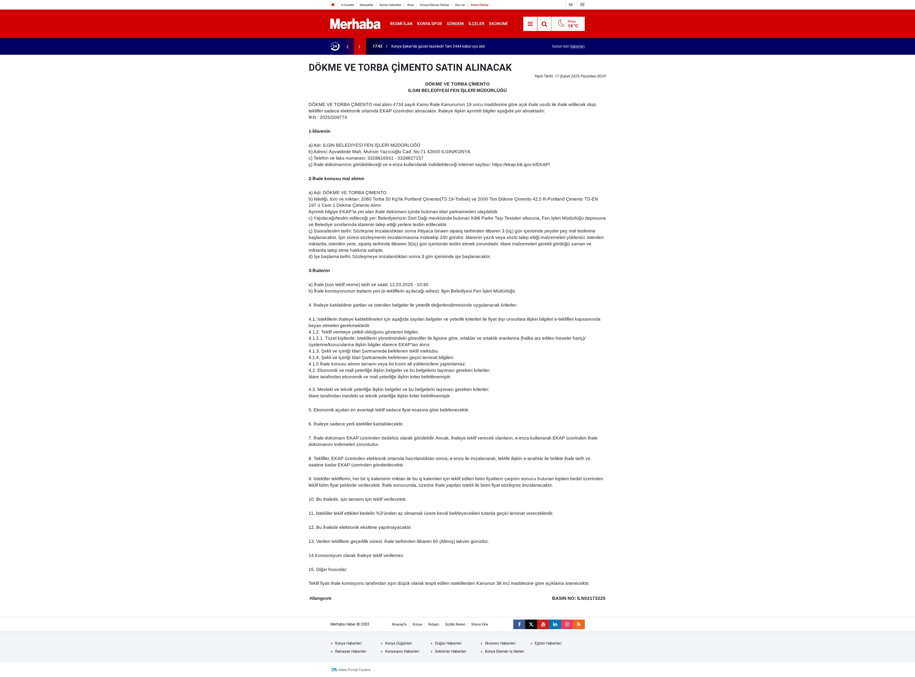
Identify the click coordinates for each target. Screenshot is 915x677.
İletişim (433, 624)
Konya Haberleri (348, 643)
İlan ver (460, 5)
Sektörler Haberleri (450, 651)
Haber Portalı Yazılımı (354, 670)
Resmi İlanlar (479, 5)
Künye (417, 624)
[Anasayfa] (333, 5)
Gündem (455, 23)
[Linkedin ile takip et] (555, 624)
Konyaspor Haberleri (402, 651)
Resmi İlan (401, 23)
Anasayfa (399, 624)
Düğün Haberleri (448, 643)
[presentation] (347, 46)
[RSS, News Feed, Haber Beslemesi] (579, 624)
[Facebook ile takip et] (519, 624)
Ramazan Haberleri (350, 651)
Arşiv (410, 5)
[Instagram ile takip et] (567, 624)
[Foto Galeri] (582, 4)
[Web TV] (570, 4)
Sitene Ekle (479, 624)
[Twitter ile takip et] (531, 624)
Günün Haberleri (390, 5)
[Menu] (530, 24)
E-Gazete (347, 5)
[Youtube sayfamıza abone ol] (543, 624)
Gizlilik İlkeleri (455, 624)
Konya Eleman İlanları (434, 5)
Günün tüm (568, 46)
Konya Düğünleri (398, 643)
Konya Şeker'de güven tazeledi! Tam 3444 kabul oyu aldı (438, 46)
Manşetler (366, 5)
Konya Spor (429, 23)
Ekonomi (498, 23)
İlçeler (476, 23)
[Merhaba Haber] (355, 23)
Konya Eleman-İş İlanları (504, 651)
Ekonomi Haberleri (500, 643)
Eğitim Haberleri (548, 643)
